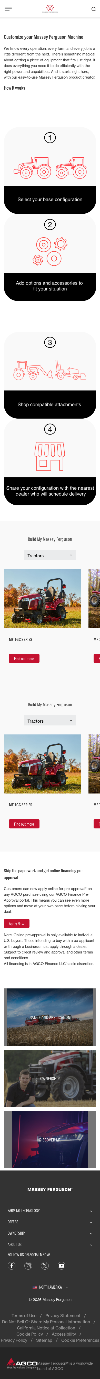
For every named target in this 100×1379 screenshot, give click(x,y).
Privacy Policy (14, 1340)
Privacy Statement (63, 1315)
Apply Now (16, 923)
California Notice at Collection (46, 1327)
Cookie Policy (29, 1334)
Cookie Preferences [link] (80, 1340)
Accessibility (64, 1334)
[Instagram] (28, 1265)
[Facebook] (11, 1265)
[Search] (94, 9)
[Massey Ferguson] (50, 8)
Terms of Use (24, 1315)
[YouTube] (61, 1265)
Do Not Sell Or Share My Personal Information (46, 1321)
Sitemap (44, 1340)
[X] (45, 1265)
